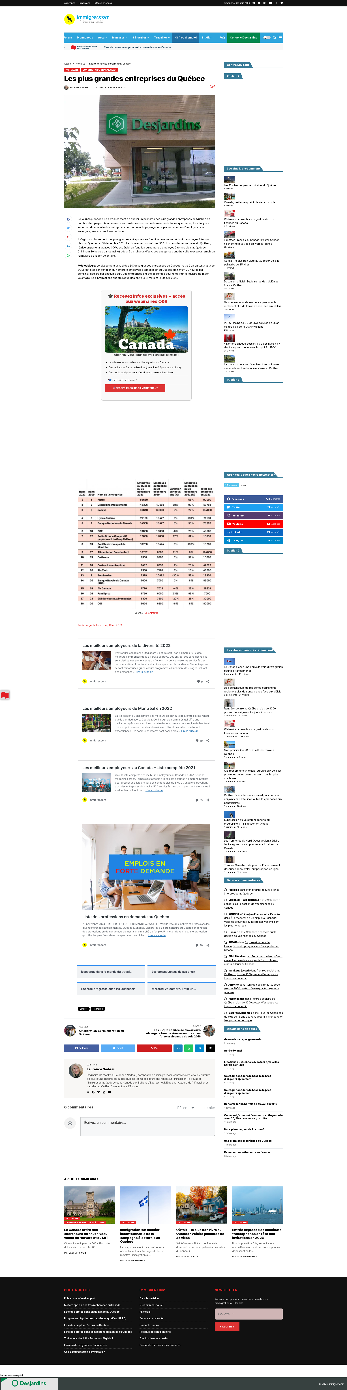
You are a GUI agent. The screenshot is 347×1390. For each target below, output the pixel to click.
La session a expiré (11, 1375)
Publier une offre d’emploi (79, 1298)
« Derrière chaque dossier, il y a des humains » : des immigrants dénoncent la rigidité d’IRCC (252, 345)
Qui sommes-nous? (151, 1305)
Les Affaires (151, 612)
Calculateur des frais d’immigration (84, 1351)
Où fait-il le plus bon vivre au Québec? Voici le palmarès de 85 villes (251, 262)
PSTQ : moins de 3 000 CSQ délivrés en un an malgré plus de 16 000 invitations (251, 324)
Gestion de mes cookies (154, 1338)
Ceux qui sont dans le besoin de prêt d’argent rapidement (247, 1077)
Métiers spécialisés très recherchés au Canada (92, 1305)
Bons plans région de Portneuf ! (244, 1129)
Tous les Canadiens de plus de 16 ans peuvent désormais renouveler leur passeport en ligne (252, 867)
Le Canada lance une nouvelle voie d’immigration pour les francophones (253, 669)
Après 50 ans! (233, 1050)
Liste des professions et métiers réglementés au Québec (98, 1331)
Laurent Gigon (77, 1253)
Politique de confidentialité (155, 1331)
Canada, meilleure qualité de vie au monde (249, 202)
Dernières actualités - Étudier (85, 1222)
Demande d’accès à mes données (160, 1345)
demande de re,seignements (243, 1039)
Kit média (145, 1311)
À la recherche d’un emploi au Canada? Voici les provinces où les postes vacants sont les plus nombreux (253, 774)
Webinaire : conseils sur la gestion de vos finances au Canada (249, 221)
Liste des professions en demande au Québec (91, 1311)
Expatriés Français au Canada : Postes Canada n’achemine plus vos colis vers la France (251, 241)
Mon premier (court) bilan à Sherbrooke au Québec (249, 751)
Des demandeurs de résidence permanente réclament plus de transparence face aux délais (252, 304)
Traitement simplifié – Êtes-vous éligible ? (88, 1338)
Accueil (68, 63)
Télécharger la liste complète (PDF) (100, 625)
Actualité (80, 63)
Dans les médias (149, 1298)
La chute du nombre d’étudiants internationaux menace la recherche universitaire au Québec (251, 366)
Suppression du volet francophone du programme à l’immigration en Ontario (247, 821)
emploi (83, 1008)
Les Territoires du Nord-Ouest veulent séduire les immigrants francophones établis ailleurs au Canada (251, 844)
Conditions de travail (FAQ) (99, 69)
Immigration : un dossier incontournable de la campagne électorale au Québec (140, 1235)
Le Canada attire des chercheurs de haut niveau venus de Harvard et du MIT (86, 1233)
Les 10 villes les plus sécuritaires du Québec (250, 185)
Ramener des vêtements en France (247, 1152)
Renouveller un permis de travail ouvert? (250, 1103)
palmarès (98, 1008)
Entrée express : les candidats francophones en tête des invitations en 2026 (257, 1233)
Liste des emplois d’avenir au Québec (86, 1325)
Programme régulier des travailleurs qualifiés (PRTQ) (95, 1318)
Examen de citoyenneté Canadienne (85, 1345)
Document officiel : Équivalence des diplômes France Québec (251, 283)
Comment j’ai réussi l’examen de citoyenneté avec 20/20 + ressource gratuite (253, 1117)
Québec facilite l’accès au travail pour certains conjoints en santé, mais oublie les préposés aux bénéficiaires (253, 799)
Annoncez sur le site (152, 1318)
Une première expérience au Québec (248, 1140)
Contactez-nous (149, 1325)
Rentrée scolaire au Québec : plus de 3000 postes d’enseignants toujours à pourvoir (250, 710)
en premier (206, 1108)
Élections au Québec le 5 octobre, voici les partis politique (251, 1064)
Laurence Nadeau (80, 87)
